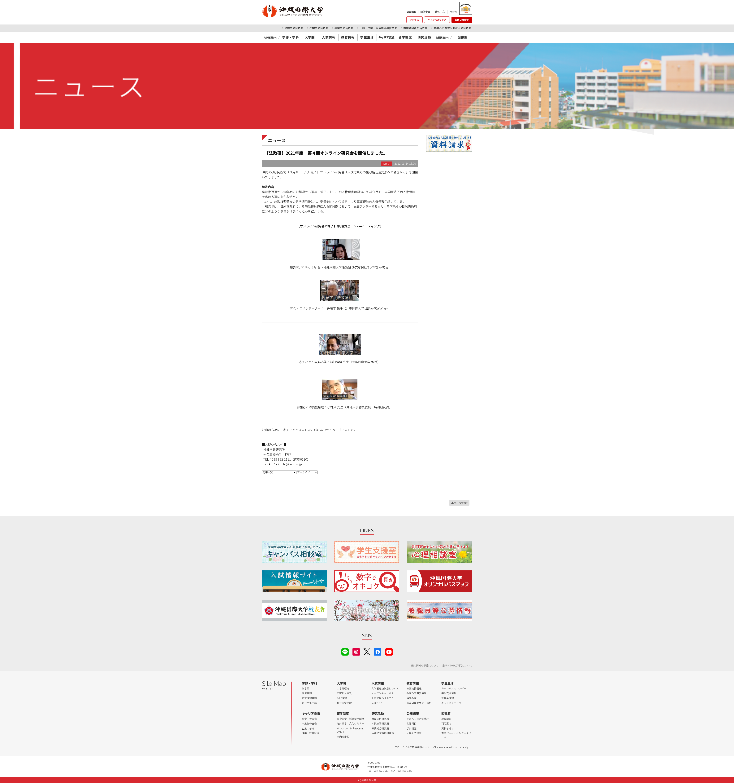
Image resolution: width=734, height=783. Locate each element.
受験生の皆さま (293, 28)
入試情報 (328, 37)
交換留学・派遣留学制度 (350, 718)
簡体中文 (425, 11)
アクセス (414, 19)
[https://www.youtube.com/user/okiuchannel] (389, 651)
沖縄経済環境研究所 (383, 733)
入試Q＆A (377, 703)
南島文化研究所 (380, 718)
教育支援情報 (344, 703)
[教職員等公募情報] (439, 610)
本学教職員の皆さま (415, 28)
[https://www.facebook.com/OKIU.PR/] (377, 651)
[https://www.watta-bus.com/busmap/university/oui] (439, 581)
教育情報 (348, 37)
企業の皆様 (308, 728)
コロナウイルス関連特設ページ (412, 747)
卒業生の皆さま (344, 28)
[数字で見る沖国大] (366, 581)
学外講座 (412, 728)
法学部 (305, 688)
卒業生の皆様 (309, 723)
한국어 (453, 11)
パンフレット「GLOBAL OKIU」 (350, 730)
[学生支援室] (366, 552)
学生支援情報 (448, 693)
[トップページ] (309, 11)
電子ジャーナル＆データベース (456, 734)
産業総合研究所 (380, 728)
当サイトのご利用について (457, 665)
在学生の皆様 (309, 718)
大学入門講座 (414, 733)
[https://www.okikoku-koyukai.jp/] (294, 610)
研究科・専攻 (344, 693)
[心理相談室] (439, 552)
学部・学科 (290, 37)
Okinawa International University (450, 747)
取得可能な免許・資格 (419, 703)
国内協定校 (343, 736)
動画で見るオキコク (383, 698)
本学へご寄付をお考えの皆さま (452, 28)
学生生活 (367, 37)
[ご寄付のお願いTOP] (366, 610)
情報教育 (412, 698)
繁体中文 (440, 11)
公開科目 (412, 723)
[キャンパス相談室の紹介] (294, 552)
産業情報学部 (309, 698)
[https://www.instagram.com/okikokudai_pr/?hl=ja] (356, 651)
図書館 (463, 37)
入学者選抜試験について (385, 688)
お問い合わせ (462, 19)
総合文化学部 (309, 703)
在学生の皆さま (318, 28)
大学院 (310, 37)
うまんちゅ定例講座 (418, 718)
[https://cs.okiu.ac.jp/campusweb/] (465, 8)
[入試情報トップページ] (294, 581)
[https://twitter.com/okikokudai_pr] (367, 651)
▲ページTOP (459, 503)
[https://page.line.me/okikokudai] (345, 651)
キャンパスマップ (437, 19)
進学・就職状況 (310, 733)
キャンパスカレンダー (453, 688)
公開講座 (413, 713)
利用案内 (446, 723)
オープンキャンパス (383, 693)
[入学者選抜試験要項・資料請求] (449, 143)
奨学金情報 (447, 698)
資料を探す (447, 728)
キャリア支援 (311, 713)
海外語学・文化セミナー (350, 723)
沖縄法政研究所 (380, 723)
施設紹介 (446, 718)
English (411, 11)
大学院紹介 (343, 688)
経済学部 (307, 693)
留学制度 (405, 37)
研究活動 (424, 37)
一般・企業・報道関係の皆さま (378, 28)
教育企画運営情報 (416, 693)
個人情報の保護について (424, 665)
